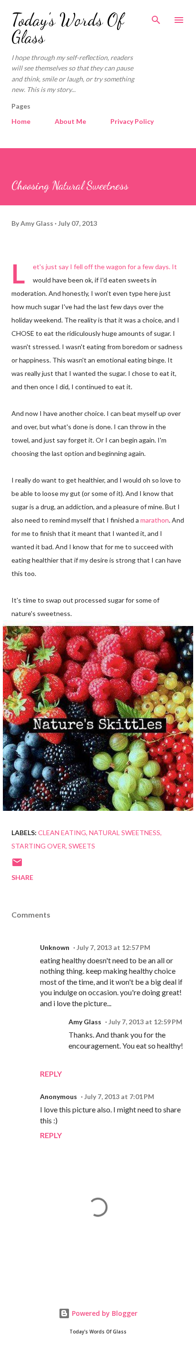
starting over (38, 846)
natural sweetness (124, 832)
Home (20, 121)
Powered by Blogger (103, 1313)
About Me (70, 121)
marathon (154, 520)
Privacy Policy (132, 121)
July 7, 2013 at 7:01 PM (119, 1096)
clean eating (62, 832)
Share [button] (22, 877)
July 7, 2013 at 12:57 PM (113, 947)
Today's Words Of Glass (67, 28)
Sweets (82, 846)
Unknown (54, 947)
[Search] (156, 17)
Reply (51, 1073)
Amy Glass (85, 1022)
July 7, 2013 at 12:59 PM (145, 1022)
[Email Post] (17, 865)
